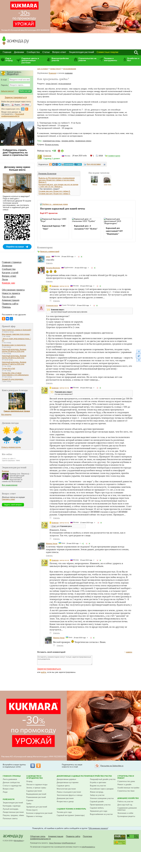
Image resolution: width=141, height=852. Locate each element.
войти (43, 672)
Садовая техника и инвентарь (71, 809)
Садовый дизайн (97, 801)
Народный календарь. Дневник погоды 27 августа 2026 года (14, 363)
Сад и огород (9, 59)
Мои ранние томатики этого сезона (16, 334)
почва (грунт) (55, 69)
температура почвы (51, 141)
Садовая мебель (97, 808)
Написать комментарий (49, 251)
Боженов (52, 73)
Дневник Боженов (47, 173)
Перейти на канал (15, 246)
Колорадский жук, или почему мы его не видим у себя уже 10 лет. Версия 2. (58, 185)
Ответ (54, 526)
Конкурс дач (8, 283)
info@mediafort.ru (88, 847)
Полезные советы (10, 818)
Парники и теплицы (34, 816)
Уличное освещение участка (102, 798)
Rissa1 (95, 185)
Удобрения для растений (36, 807)
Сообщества (33, 52)
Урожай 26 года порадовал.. (13, 379)
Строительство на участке (87, 59)
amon (48, 257)
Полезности (8, 799)
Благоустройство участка (60, 59)
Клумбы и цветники (98, 782)
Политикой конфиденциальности (12, 115)
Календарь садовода (11, 806)
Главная (7, 52)
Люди (5, 279)
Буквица (5, 471)
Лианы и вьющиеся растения (69, 792)
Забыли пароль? (7, 91)
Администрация (10, 300)
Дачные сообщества (11, 782)
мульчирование (69, 69)
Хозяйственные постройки (128, 788)
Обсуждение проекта (13, 290)
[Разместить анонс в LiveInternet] (67, 164)
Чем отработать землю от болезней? (16, 330)
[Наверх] (138, 351)
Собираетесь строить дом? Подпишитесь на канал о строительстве (15, 152)
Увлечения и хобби (125, 813)
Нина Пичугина (55, 843)
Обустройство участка (101, 776)
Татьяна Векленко (53, 268)
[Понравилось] (81, 257)
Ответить (49, 263)
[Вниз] (138, 360)
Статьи (46, 52)
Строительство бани (125, 791)
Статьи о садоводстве (12, 786)
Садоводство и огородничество (34, 777)
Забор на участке (97, 795)
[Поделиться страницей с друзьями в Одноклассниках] (50, 164)
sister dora (107, 185)
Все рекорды (6, 415)
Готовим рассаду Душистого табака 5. (54, 194)
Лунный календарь (10, 809)
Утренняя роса (52, 306)
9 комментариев (113, 156)
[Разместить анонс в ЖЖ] (78, 164)
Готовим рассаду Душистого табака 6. (54, 191)
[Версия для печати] (104, 165)
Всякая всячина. (52, 145)
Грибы (28, 804)
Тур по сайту (9, 296)
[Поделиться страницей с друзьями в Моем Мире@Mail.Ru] (56, 164)
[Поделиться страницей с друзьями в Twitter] (59, 164)
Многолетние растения (66, 789)
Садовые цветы (63, 786)
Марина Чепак (51, 544)
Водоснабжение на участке (101, 814)
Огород (29, 781)
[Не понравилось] (79, 257)
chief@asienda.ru (68, 843)
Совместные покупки (107, 52)
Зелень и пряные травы (36, 788)
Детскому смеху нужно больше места (17, 168)
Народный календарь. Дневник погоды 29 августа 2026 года (14, 350)
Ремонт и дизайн (124, 784)
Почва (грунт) (31, 810)
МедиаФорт (18, 841)
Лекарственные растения (13, 812)
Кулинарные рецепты (126, 816)
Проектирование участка (100, 805)
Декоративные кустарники (67, 782)
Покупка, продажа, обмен (13, 815)
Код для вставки (94, 164)
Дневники (19, 52)
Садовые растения (34, 791)
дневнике (69, 73)
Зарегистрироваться (49, 668)
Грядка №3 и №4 (8, 369)
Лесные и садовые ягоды (36, 784)
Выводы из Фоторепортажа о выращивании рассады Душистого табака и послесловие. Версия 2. (57, 180)
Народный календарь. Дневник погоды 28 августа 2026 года (14, 357)
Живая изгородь (96, 792)
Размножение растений (36, 797)
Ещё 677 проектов (49, 213)
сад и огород (42, 69)
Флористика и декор (65, 801)
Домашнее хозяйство (128, 798)
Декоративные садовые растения (73, 776)
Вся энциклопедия (9, 485)
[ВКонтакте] (7, 318)
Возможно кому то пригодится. (14, 345)
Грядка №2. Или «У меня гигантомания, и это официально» (15, 374)
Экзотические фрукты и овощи (69, 795)
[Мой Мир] (11, 318)
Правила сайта (10, 303)
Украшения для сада (98, 811)
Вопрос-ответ (59, 52)
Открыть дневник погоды (11, 447)
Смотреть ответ (8, 499)
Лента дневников (10, 779)
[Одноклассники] (3, 318)
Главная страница (11, 262)
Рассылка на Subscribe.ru (111, 766)
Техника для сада (64, 812)
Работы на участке (125, 801)
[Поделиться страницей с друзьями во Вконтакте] (53, 164)
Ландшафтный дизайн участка (102, 779)
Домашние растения (65, 798)
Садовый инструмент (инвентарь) (71, 815)
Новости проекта (11, 293)
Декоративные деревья (66, 779)
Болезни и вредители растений (39, 813)
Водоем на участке (98, 786)
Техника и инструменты (110, 59)
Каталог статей (10, 272)
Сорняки (29, 800)
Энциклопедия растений (81, 52)
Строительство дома (126, 781)
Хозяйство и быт (133, 59)
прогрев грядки (67, 141)
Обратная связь (37, 836)
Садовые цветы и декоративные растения (30, 60)
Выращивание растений (36, 794)
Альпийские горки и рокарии (101, 789)
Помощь (6, 307)
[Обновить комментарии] (138, 355)
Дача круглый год (124, 805)
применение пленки (83, 141)
